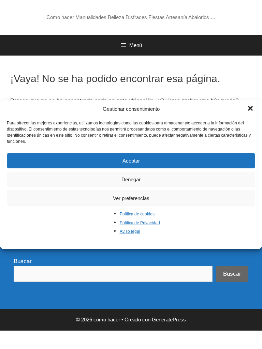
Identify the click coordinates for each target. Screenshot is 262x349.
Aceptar (131, 161)
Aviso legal (130, 231)
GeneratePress (169, 319)
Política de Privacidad (140, 223)
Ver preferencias (131, 198)
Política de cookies (137, 214)
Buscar (23, 261)
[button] (251, 109)
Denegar (131, 179)
